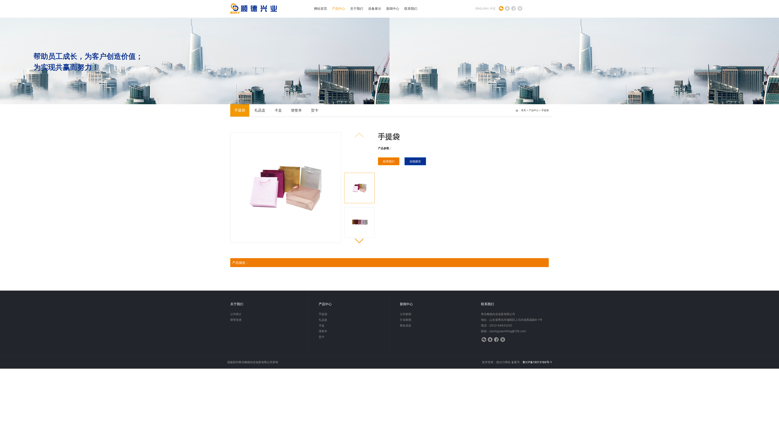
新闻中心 (392, 8)
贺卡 (314, 110)
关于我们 (356, 8)
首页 (523, 110)
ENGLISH (482, 8)
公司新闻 (405, 314)
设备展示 (374, 8)
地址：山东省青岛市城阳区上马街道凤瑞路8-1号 (511, 319)
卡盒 (278, 110)
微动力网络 (503, 362)
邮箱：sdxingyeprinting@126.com (503, 331)
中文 (493, 8)
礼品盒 (259, 110)
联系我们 (410, 8)
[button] (359, 240)
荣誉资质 (236, 319)
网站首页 (320, 8)
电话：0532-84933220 (496, 325)
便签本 (296, 110)
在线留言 (415, 161)
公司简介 (236, 314)
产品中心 (338, 8)
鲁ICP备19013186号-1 (537, 362)
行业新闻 (405, 319)
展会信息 (405, 325)
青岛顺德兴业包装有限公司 (498, 314)
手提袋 (239, 110)
